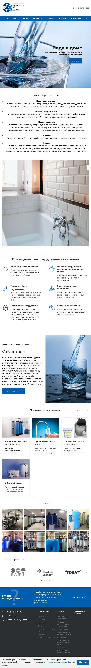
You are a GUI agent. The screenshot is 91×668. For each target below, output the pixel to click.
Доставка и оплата (79, 613)
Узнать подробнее (13, 391)
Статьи (40, 626)
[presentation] (3, 54)
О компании (43, 612)
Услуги (60, 612)
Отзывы (41, 616)
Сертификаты (43, 623)
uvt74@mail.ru (11, 616)
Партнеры (42, 620)
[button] (40, 84)
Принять (83, 662)
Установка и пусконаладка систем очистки (63, 650)
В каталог (76, 61)
